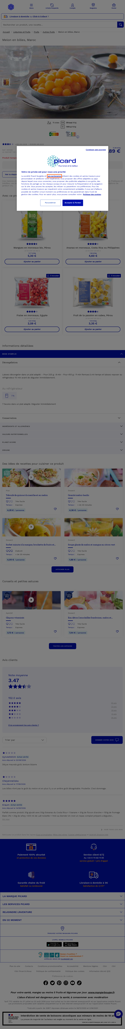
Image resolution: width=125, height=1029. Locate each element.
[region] (62, 178)
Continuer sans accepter (96, 149)
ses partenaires (54, 176)
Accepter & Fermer (73, 203)
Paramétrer (50, 203)
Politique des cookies (92, 194)
